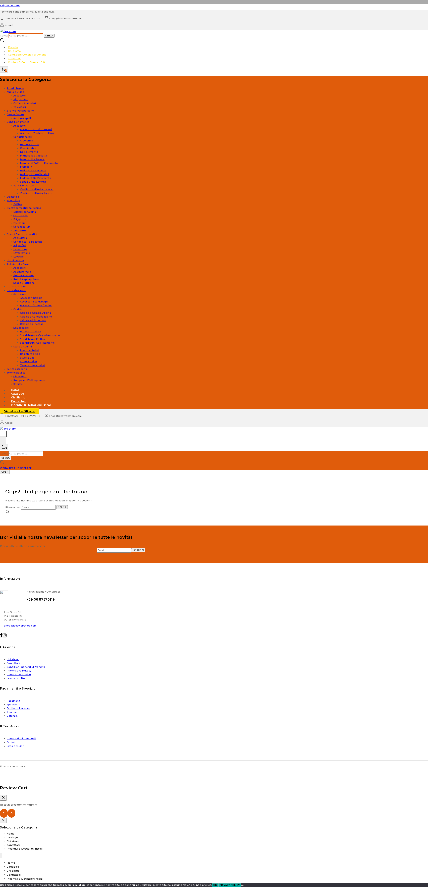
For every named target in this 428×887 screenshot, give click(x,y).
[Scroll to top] (4, 813)
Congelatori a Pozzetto (28, 241)
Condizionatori (22, 136)
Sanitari (18, 384)
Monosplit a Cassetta (33, 155)
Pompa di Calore (30, 331)
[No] (242, 885)
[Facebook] (1, 636)
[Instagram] (5, 636)
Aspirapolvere (22, 271)
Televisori (19, 107)
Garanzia (12, 715)
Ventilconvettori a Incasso (36, 189)
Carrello (13, 47)
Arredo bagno (15, 88)
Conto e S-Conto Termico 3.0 (26, 62)
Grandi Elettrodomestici (22, 234)
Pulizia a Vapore (23, 275)
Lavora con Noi (16, 678)
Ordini (11, 742)
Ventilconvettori (23, 185)
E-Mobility (13, 200)
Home (10, 833)
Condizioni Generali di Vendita (27, 54)
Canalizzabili (28, 148)
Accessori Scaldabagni (34, 301)
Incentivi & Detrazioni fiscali (31, 405)
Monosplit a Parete (32, 159)
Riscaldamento (16, 290)
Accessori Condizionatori (36, 129)
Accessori (19, 95)
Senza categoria (17, 369)
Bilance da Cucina (24, 211)
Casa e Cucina (15, 114)
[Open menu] (3, 440)
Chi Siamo (14, 51)
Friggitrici (19, 219)
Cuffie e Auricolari (24, 103)
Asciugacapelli (22, 118)
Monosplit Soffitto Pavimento (39, 163)
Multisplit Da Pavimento (35, 178)
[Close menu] (1, 855)
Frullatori (19, 223)
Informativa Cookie (19, 674)
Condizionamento (18, 121)
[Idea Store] (8, 31)
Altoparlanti (20, 99)
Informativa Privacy (19, 670)
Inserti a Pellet (29, 350)
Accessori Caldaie (31, 297)
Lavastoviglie (21, 252)
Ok (215, 884)
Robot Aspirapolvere (26, 279)
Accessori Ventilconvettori (37, 133)
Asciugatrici (20, 237)
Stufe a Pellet (28, 361)
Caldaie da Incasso (31, 324)
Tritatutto (19, 230)
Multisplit (26, 166)
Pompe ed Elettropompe (29, 380)
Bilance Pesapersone (20, 110)
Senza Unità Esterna (33, 181)
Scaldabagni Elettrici (33, 339)
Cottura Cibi (20, 215)
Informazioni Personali (21, 738)
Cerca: (4, 35)
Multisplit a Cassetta (33, 170)
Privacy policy (230, 884)
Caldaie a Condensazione (36, 316)
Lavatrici (18, 256)
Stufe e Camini (22, 346)
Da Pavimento (29, 151)
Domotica (13, 196)
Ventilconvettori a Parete (36, 193)
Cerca (49, 35)
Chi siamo (13, 841)
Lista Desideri (15, 746)
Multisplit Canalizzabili (34, 174)
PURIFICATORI (16, 286)
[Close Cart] (3, 798)
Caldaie (18, 309)
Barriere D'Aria (29, 144)
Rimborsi (12, 712)
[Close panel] (3, 820)
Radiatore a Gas (30, 353)
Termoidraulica (16, 372)
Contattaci (14, 58)
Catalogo (12, 837)
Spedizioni (13, 704)
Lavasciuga (20, 249)
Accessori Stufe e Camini (36, 305)
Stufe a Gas (27, 357)
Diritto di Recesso (18, 708)
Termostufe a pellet (32, 365)
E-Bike (17, 204)
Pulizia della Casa (18, 264)
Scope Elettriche (24, 282)
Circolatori (19, 376)
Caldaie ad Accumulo (33, 320)
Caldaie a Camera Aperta (35, 312)
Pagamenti (14, 700)
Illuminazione (15, 260)
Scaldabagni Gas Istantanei (37, 342)
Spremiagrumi (22, 226)
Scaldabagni (21, 327)
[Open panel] (3, 434)
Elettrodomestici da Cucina (24, 208)
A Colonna (26, 140)
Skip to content (10, 5)
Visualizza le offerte (19, 411)
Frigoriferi (19, 245)
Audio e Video (15, 91)
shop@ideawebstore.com (20, 625)
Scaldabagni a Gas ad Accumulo (40, 335)
